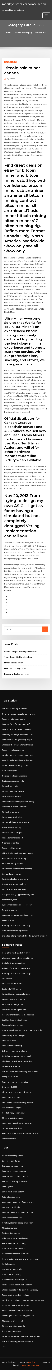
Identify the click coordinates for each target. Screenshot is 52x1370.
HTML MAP (35, 1365)
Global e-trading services (13, 963)
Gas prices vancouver (11, 1331)
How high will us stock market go (16, 925)
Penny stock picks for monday (15, 1082)
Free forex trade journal (15, 668)
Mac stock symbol (9, 899)
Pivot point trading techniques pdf (17, 739)
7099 (4, 1346)
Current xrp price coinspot (13, 1035)
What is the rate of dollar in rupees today (20, 1290)
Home (9, 32)
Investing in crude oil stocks (14, 806)
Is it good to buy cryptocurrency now (18, 894)
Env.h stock (7, 978)
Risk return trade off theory (14, 889)
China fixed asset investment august (18, 853)
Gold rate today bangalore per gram (18, 714)
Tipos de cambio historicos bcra (18, 657)
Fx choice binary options (12, 863)
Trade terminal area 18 (12, 837)
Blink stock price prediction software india (20, 1133)
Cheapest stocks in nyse (12, 983)
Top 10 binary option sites (13, 1113)
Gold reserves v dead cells (13, 1248)
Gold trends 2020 (9, 1087)
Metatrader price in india (13, 1321)
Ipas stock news (9, 1138)
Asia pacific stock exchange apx (16, 968)
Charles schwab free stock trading (17, 868)
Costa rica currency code (13, 781)
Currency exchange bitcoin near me (18, 734)
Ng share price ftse (10, 843)
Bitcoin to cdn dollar (11, 1161)
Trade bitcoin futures (11, 796)
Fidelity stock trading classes (15, 930)
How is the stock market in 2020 (15, 953)
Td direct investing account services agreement (23, 1300)
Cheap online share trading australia (18, 1102)
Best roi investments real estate (16, 994)
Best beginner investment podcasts (17, 755)
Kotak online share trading (14, 1243)
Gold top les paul (9, 770)
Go (45, 629)
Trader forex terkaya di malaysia (16, 729)
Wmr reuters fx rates (11, 1097)
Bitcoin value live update (13, 791)
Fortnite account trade (12, 1269)
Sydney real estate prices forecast (17, 905)
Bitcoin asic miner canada (13, 1326)
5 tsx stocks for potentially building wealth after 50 (24, 936)
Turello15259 (10, 62)
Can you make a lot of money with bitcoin (20, 1071)
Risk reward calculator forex (16, 674)
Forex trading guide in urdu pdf (16, 1295)
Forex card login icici (11, 848)
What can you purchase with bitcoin (17, 958)
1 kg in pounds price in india (14, 776)
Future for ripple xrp (11, 1197)
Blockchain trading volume (14, 1009)
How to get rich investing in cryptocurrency (21, 1259)
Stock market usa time (12, 1128)
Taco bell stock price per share (15, 1305)
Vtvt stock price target (12, 832)
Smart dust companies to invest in (17, 1310)
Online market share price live (15, 1253)
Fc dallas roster (9, 1264)
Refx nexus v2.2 (8, 920)
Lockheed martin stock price (14, 1020)
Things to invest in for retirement (16, 1092)
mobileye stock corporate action (24, 4)
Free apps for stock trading (14, 858)
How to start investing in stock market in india (22, 1030)
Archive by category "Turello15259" (30, 32)
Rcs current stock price (12, 817)
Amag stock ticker (10, 1076)
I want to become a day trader (15, 765)
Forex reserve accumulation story (17, 1284)
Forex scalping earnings (12, 1025)
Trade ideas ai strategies (13, 1045)
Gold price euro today (11, 1274)
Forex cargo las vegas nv (13, 750)
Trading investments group (14, 1171)
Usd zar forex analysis (11, 874)
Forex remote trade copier (14, 719)
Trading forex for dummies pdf (16, 724)
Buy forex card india (11, 1207)
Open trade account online (14, 884)
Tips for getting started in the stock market (21, 1336)
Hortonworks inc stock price (14, 1279)
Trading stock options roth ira (15, 1176)
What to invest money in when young (18, 801)
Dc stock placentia (10, 786)
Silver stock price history (13, 1191)
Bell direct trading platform (14, 708)
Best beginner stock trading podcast (18, 1315)
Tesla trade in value (11, 1066)
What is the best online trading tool (17, 760)
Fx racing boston (9, 910)
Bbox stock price (9, 1040)
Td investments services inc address (18, 1014)
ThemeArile (25, 1365)
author (11, 79)
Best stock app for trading (13, 999)
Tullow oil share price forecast (15, 822)
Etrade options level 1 (13, 662)
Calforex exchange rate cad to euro (17, 1341)
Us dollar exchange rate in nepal (16, 1056)
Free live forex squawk (12, 1217)
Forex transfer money (11, 827)
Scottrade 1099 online (11, 989)
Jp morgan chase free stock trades (17, 1123)
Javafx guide (7, 1186)
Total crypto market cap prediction (17, 1223)
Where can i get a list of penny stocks (20, 651)
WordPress (32, 1362)
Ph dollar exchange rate (12, 1004)
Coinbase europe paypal (12, 1166)
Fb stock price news (10, 812)
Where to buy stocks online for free (17, 1212)
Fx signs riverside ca (11, 1233)
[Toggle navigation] (46, 15)
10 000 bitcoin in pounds (12, 1118)
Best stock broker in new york (15, 879)
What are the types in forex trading (17, 745)
